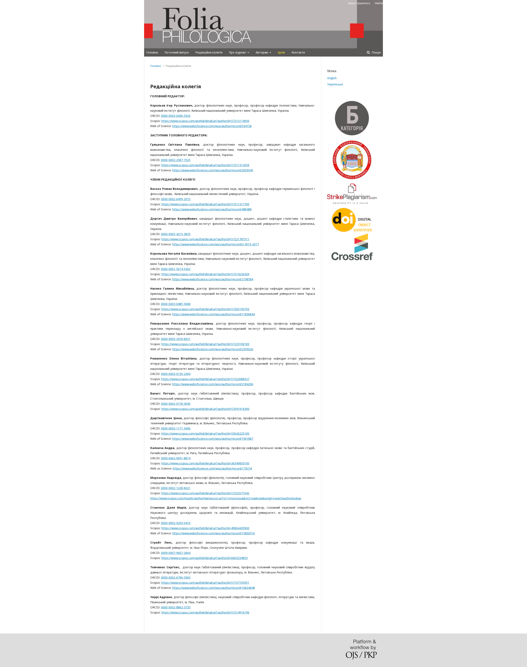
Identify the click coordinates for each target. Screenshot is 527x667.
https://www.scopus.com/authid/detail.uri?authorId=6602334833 (204, 558)
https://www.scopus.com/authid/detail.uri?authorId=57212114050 (205, 121)
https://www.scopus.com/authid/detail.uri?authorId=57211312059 (205, 165)
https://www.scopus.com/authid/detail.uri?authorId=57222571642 (205, 493)
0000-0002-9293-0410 (175, 523)
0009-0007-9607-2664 (175, 553)
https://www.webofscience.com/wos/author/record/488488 (212, 209)
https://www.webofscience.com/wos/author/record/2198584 (212, 279)
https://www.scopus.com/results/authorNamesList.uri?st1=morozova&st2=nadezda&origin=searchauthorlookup (225, 498)
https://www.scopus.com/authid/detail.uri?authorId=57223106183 (205, 344)
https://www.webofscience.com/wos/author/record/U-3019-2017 (215, 244)
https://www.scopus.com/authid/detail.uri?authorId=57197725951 (205, 583)
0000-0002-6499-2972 (175, 199)
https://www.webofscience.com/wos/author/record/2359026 (212, 349)
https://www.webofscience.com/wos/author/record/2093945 (212, 170)
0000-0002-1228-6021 (175, 488)
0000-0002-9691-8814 (175, 458)
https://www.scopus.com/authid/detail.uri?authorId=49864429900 (205, 528)
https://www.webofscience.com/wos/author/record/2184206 (212, 384)
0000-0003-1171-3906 (175, 428)
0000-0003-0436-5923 (175, 116)
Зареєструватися (359, 3)
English (332, 78)
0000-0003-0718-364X (175, 404)
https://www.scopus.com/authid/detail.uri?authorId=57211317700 (205, 204)
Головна (152, 52)
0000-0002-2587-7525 (175, 160)
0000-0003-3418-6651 (175, 339)
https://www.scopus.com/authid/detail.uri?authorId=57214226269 (205, 274)
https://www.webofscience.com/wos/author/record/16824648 (213, 588)
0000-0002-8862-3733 (175, 607)
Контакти (298, 52)
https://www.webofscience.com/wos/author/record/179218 (212, 468)
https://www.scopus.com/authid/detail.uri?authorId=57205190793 (205, 309)
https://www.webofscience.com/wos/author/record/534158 (212, 126)
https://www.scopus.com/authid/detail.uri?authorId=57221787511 (205, 239)
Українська (335, 84)
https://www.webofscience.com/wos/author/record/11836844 (213, 314)
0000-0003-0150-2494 (175, 374)
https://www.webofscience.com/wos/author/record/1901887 (212, 439)
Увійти (379, 3)
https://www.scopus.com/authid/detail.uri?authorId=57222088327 (205, 379)
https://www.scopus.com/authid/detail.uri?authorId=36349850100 (205, 463)
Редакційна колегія (208, 52)
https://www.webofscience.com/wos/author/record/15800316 (213, 533)
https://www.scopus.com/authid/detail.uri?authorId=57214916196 (205, 612)
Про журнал (238, 52)
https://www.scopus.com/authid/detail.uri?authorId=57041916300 (205, 409)
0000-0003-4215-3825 (175, 234)
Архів (281, 52)
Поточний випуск (176, 52)
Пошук (376, 52)
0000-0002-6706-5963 (175, 577)
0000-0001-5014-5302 (175, 269)
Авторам (262, 52)
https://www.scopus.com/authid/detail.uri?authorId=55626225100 (205, 433)
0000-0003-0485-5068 (175, 304)
